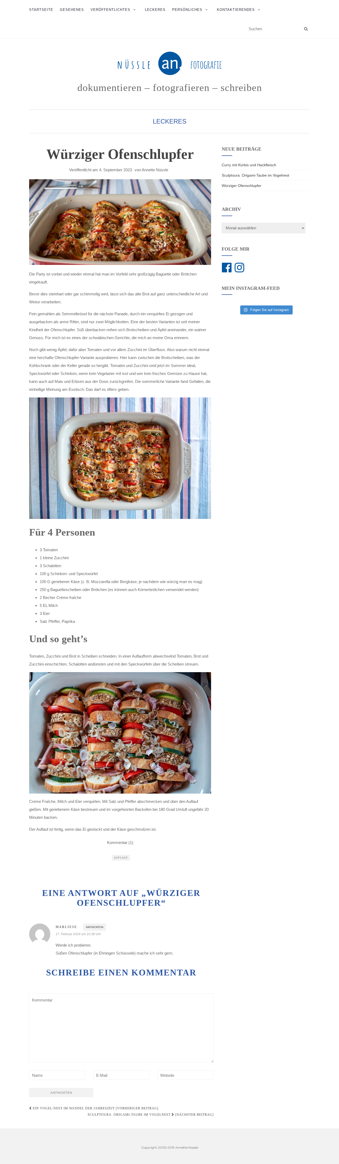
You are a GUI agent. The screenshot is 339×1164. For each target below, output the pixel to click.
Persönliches (187, 10)
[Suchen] (306, 29)
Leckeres (155, 10)
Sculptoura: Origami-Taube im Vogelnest (255, 175)
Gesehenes (72, 10)
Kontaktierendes (236, 10)
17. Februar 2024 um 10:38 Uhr (78, 934)
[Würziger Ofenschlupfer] (120, 222)
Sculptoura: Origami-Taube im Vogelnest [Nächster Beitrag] (151, 1115)
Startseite (41, 10)
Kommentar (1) (120, 842)
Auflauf (121, 857)
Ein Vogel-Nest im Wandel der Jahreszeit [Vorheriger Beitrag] (95, 1108)
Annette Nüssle (155, 170)
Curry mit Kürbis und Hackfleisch (249, 165)
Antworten (94, 927)
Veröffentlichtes (110, 10)
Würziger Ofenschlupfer (241, 185)
